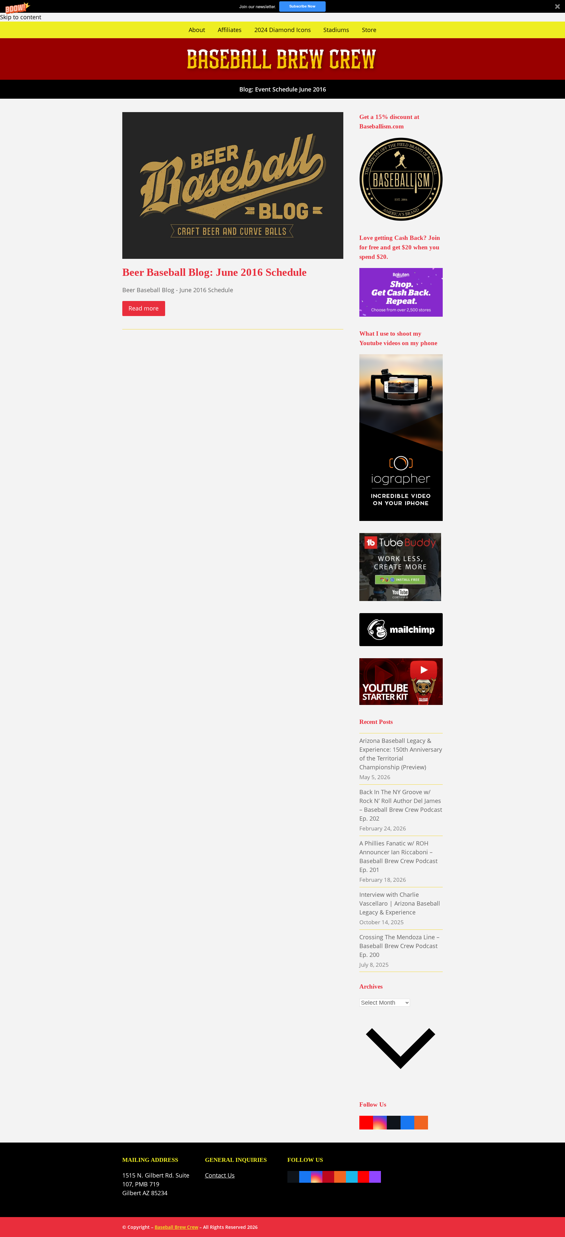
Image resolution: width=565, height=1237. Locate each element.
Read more (143, 308)
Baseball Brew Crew (176, 1227)
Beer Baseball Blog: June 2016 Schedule (214, 272)
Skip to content (20, 17)
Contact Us (220, 1175)
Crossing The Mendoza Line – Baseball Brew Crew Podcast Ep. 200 (399, 946)
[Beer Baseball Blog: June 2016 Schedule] (232, 185)
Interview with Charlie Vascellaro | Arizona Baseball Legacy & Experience (399, 903)
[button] (282, 6)
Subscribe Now (302, 6)
